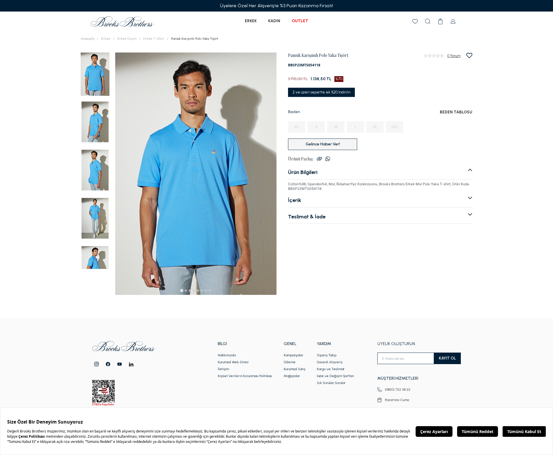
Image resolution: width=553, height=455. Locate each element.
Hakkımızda (227, 355)
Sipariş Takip (326, 355)
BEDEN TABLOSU (456, 112)
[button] (95, 74)
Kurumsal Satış (294, 369)
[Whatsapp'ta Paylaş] (327, 158)
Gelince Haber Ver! (323, 144)
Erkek (251, 20)
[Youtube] (119, 364)
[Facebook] (108, 364)
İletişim (223, 369)
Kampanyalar (293, 355)
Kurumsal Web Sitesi (233, 362)
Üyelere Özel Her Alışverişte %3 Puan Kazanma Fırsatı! (276, 5)
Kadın (274, 20)
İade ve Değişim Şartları (335, 376)
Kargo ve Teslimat (330, 369)
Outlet (300, 20)
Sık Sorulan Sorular (331, 383)
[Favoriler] (415, 21)
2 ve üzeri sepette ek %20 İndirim (321, 92)
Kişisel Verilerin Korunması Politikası (245, 376)
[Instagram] (96, 364)
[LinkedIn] (131, 364)
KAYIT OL (447, 358)
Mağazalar (292, 376)
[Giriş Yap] (453, 21)
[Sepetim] (440, 21)
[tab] (181, 290)
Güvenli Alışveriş (329, 362)
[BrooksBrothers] (122, 21)
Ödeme (290, 362)
